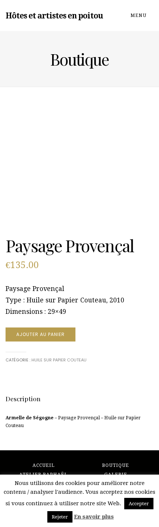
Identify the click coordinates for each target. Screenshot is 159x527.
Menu (139, 15)
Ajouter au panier (40, 334)
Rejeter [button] (60, 517)
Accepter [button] (139, 503)
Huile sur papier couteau (59, 360)
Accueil (44, 465)
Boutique (115, 465)
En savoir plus (94, 516)
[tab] (23, 398)
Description (23, 398)
